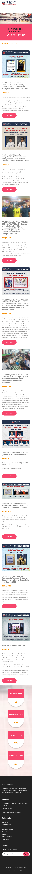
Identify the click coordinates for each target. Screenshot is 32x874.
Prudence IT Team (19, 871)
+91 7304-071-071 (17, 35)
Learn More (9, 115)
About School (5, 839)
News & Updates (6, 824)
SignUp (26, 854)
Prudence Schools (11, 867)
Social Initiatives (6, 832)
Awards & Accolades (7, 829)
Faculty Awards (6, 827)
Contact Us (5, 822)
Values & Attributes (7, 837)
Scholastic (5, 834)
